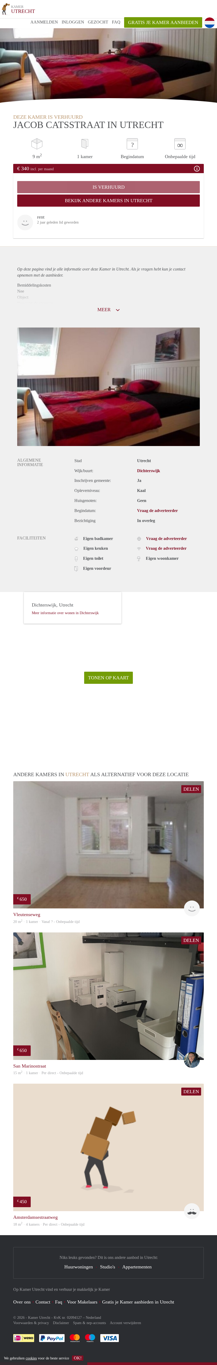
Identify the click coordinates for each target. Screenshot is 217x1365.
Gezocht (98, 22)
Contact (42, 1302)
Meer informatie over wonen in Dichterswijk (65, 613)
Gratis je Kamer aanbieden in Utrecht (138, 1302)
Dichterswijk (148, 470)
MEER (104, 309)
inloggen (73, 22)
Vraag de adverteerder (157, 510)
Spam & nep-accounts (89, 1323)
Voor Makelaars (82, 1302)
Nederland (93, 1318)
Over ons (22, 1302)
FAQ (116, 22)
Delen (191, 789)
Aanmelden (44, 22)
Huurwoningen (78, 1266)
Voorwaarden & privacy (31, 1323)
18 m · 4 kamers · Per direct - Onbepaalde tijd (48, 1224)
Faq (58, 1302)
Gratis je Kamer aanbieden (163, 22)
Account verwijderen (125, 1323)
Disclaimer (61, 1323)
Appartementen (137, 1266)
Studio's (107, 1266)
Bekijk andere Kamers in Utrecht (108, 200)
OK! (78, 1358)
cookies (31, 1358)
